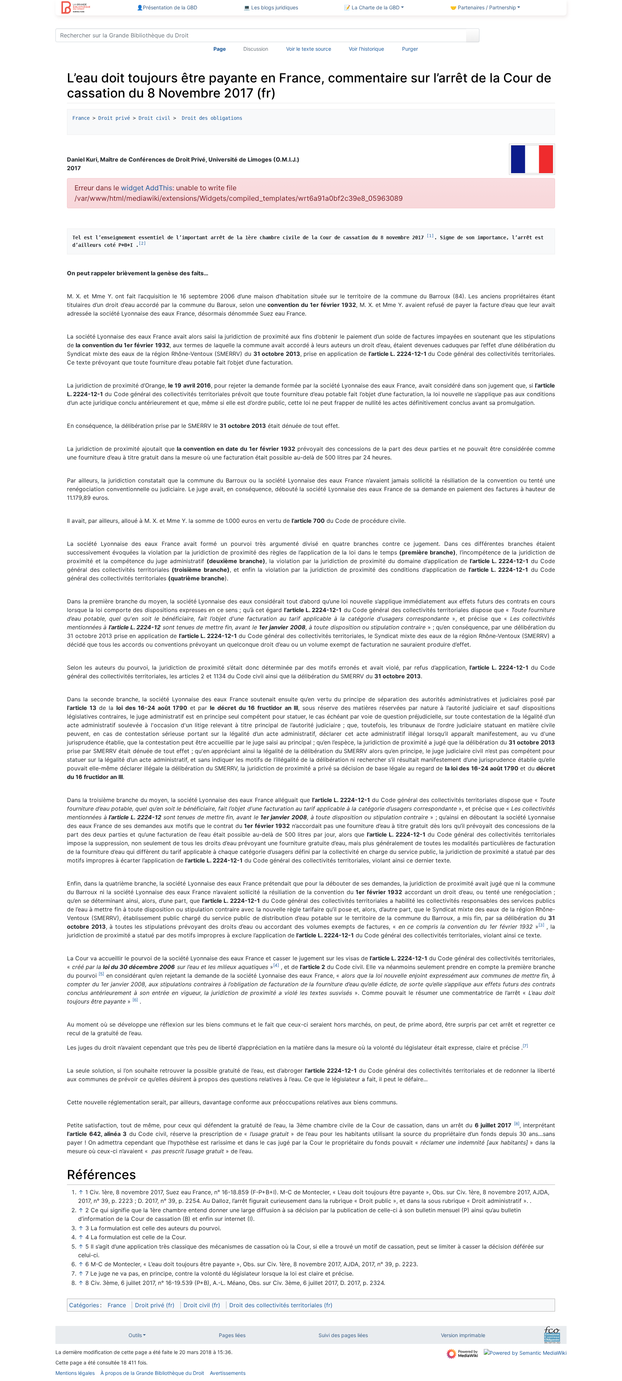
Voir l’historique (366, 49)
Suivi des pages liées (343, 1335)
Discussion (255, 49)
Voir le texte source (308, 49)
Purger (410, 49)
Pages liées (232, 1335)
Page (219, 49)
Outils (135, 1335)
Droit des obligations (210, 118)
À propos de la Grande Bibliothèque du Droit (152, 1373)
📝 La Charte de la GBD (372, 7)
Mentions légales (75, 1373)
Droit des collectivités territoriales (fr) (281, 1305)
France (81, 118)
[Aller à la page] (472, 35)
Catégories (84, 1305)
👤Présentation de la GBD (167, 7)
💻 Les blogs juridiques (271, 7)
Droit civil (154, 118)
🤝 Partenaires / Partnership (483, 7)
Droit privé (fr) (155, 1305)
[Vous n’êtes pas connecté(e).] (526, 36)
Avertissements (227, 1373)
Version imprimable (463, 1335)
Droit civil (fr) (202, 1305)
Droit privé (114, 118)
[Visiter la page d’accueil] (75, 8)
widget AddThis (146, 188)
